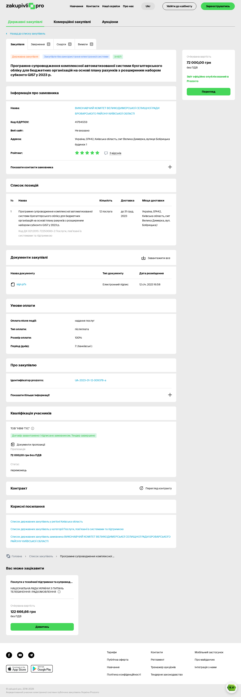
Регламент (157, 659)
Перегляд (208, 91)
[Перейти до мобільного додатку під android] (42, 668)
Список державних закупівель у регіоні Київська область (47, 521)
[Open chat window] (231, 687)
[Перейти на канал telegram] (31, 655)
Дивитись (42, 627)
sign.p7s (21, 284)
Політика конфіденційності (124, 674)
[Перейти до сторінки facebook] (9, 655)
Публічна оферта (117, 659)
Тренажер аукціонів (163, 667)
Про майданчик (205, 659)
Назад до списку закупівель (27, 33)
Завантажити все (158, 258)
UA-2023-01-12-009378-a (90, 380)
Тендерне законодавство (167, 674)
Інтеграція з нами (206, 667)
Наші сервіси (111, 6)
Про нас (128, 6)
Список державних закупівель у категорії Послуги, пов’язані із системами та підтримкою (67, 529)
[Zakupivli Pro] (25, 6)
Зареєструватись (218, 6)
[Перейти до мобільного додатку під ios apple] (17, 668)
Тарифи (112, 652)
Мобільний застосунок (209, 652)
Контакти (92, 6)
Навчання (76, 6)
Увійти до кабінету (179, 6)
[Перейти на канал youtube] (20, 655)
